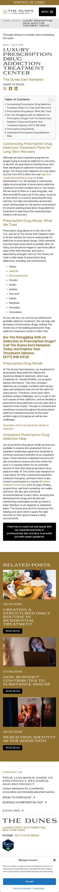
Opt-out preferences (22, 888)
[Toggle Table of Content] (49, 100)
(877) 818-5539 (16, 357)
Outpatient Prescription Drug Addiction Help (28, 134)
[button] (54, 860)
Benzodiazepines (18, 275)
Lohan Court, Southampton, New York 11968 (24, 829)
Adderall (13, 271)
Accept (29, 881)
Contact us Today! (30, 2)
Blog (16, 21)
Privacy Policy (38, 888)
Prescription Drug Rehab (20, 129)
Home (6, 21)
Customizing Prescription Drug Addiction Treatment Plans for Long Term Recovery (29, 106)
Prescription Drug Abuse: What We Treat (29, 111)
